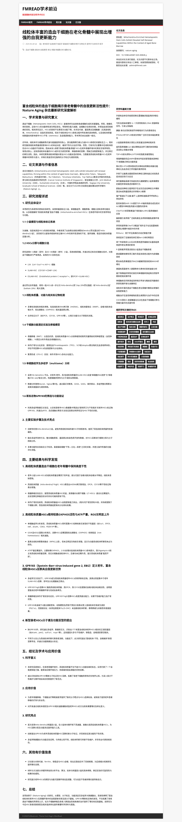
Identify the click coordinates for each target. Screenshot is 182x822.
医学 (101, 44)
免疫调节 (121, 357)
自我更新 (43, 50)
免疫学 (59, 44)
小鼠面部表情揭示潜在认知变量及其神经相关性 (135, 142)
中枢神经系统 (122, 337)
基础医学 (66, 44)
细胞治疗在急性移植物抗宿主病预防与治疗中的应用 (137, 295)
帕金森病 (151, 361)
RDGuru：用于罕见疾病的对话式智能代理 (133, 233)
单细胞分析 (59, 50)
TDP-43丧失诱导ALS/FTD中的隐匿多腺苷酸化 (135, 154)
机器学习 (121, 366)
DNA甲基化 (139, 342)
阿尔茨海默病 (132, 357)
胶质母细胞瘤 (139, 361)
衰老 (155, 342)
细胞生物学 (74, 44)
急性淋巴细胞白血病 (133, 322)
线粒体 (37, 50)
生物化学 (82, 44)
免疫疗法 (154, 347)
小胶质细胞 (145, 357)
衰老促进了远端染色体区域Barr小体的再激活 (135, 237)
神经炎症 (131, 366)
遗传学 (89, 44)
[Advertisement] (91, 79)
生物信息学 (145, 337)
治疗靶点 (131, 317)
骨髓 (53, 50)
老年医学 (46, 44)
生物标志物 (152, 317)
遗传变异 (121, 342)
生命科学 (95, 44)
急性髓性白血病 (148, 332)
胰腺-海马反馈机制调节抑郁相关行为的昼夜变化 (136, 130)
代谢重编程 (122, 352)
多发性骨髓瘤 (134, 332)
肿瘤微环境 (152, 366)
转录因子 (141, 317)
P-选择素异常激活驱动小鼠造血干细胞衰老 (133, 249)
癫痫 (148, 342)
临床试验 (132, 327)
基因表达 (121, 317)
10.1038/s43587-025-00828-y (134, 55)
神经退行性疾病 (133, 347)
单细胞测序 (122, 332)
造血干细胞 (30, 50)
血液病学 (53, 44)
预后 (129, 361)
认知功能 (154, 327)
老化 (49, 50)
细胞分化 (67, 50)
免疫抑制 (121, 347)
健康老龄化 (143, 327)
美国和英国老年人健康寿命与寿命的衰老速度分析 (136, 268)
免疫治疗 (147, 352)
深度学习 (141, 366)
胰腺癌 (145, 347)
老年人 (146, 322)
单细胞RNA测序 (135, 352)
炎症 (154, 322)
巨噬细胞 (121, 361)
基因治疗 (134, 337)
